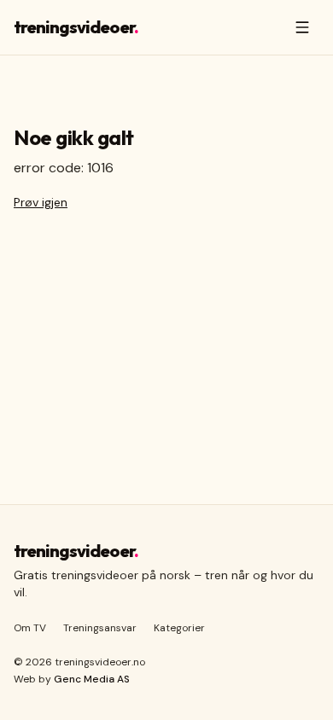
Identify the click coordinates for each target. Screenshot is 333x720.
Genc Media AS (92, 679)
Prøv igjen (40, 202)
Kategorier (179, 628)
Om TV (30, 628)
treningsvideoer (76, 27)
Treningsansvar (100, 628)
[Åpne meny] (302, 27)
